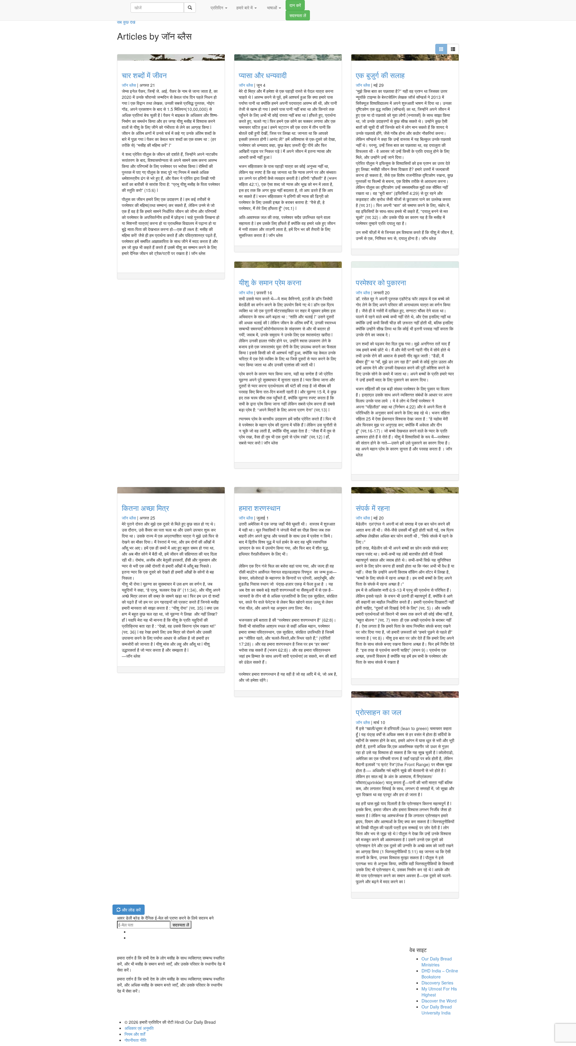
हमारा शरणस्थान (259, 507)
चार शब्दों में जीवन (144, 75)
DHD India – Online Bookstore (440, 974)
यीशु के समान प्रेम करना (270, 282)
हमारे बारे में (245, 8)
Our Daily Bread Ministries (437, 962)
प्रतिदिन (216, 8)
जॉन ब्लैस (129, 85)
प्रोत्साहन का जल (378, 712)
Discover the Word (439, 1001)
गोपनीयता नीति (135, 1040)
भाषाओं (272, 8)
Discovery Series (437, 983)
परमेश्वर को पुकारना (381, 282)
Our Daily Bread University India (437, 1010)
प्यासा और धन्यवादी (262, 75)
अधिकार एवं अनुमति (139, 1028)
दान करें (295, 5)
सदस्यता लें (298, 15)
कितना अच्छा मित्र (145, 507)
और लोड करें (131, 910)
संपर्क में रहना (373, 507)
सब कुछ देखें (126, 22)
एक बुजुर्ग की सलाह (380, 75)
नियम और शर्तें (134, 1034)
